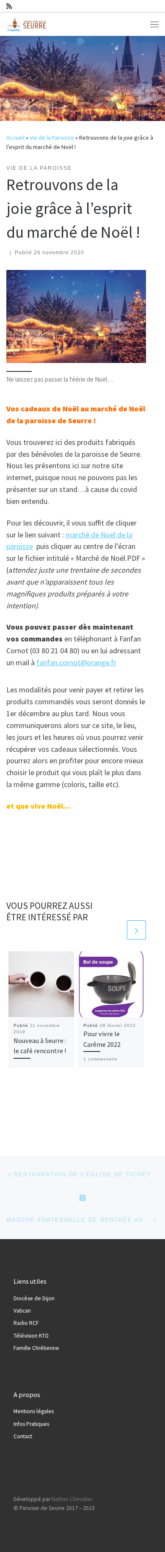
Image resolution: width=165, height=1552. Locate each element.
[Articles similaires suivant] (136, 929)
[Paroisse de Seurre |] (27, 23)
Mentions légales (34, 1411)
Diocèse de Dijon (34, 1298)
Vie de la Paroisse (52, 137)
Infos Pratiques (31, 1424)
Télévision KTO (31, 1335)
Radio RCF (26, 1323)
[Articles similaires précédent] (116, 929)
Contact (23, 1436)
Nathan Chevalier (72, 1499)
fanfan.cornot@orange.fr (75, 662)
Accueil (15, 137)
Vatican (22, 1310)
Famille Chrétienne (36, 1348)
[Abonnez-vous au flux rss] (9, 6)
